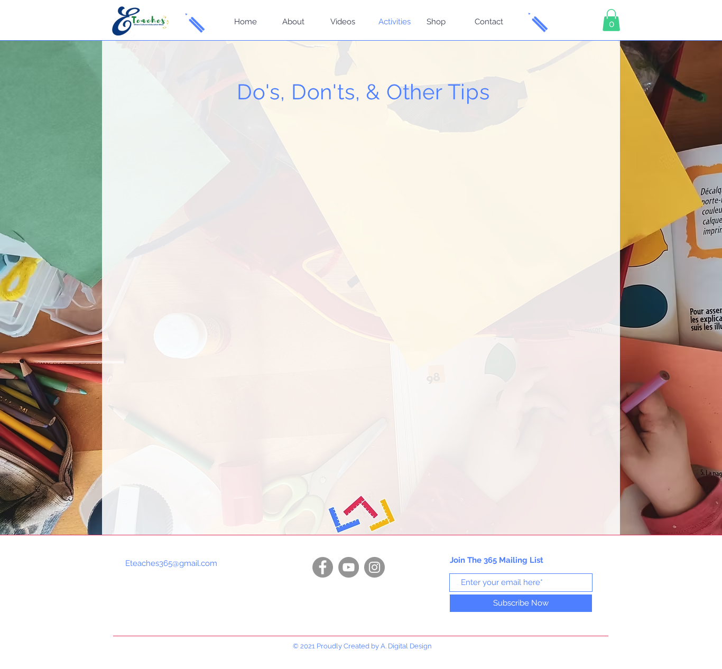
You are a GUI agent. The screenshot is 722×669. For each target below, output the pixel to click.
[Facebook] (322, 567)
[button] (611, 20)
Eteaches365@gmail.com (171, 563)
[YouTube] (348, 567)
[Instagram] (374, 567)
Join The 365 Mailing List (496, 560)
